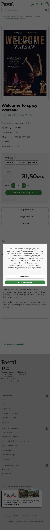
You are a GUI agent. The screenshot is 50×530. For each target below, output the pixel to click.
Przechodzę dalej (25, 282)
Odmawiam (24, 276)
